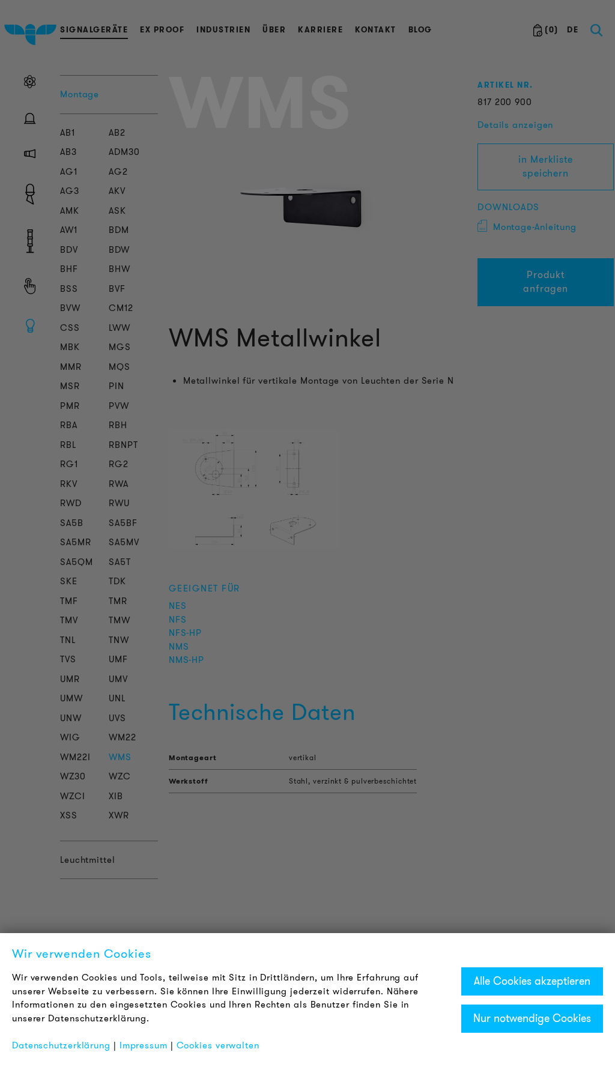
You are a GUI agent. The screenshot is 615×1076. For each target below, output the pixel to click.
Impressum (144, 1045)
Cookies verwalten (218, 1045)
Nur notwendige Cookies (532, 1018)
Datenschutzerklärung (61, 1045)
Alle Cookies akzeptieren (532, 981)
